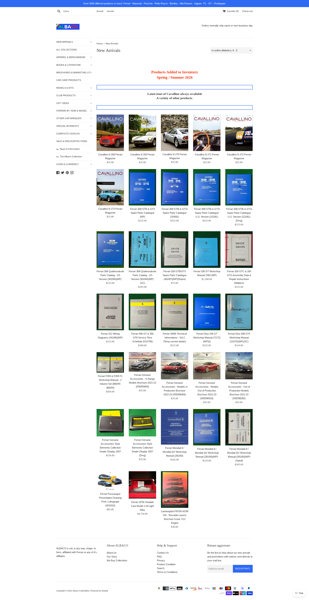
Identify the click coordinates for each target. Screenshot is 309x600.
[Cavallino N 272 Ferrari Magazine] (239, 133)
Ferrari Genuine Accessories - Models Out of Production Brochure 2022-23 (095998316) (206, 390)
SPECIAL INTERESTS (74, 126)
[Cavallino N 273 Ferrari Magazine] (110, 187)
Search (160, 568)
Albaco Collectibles (81, 591)
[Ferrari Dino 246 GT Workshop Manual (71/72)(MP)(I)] (206, 312)
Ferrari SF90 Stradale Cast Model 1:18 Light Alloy (142, 506)
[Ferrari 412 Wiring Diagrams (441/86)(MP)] (110, 312)
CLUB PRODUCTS (74, 95)
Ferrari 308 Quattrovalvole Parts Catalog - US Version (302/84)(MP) (110, 275)
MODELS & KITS (74, 88)
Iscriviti (110, 11)
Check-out (247, 11)
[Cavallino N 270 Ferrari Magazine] (174, 133)
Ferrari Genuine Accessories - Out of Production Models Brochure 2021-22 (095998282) (239, 390)
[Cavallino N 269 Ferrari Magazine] (142, 133)
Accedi (100, 11)
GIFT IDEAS (74, 103)
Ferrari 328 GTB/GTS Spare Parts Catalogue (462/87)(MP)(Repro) (175, 275)
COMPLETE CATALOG (74, 133)
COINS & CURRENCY (74, 164)
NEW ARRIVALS (74, 42)
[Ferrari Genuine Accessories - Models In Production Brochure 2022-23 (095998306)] (174, 365)
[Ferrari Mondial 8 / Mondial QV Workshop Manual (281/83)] (174, 427)
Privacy (161, 560)
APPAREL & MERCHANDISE (74, 57)
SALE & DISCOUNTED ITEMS (71, 141)
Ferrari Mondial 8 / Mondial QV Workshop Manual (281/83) (175, 452)
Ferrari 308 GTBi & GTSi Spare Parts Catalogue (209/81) (175, 213)
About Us (112, 552)
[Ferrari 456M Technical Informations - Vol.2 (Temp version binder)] (174, 312)
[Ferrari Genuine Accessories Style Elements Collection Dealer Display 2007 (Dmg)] (142, 422)
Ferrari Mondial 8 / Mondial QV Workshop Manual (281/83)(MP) (207, 453)
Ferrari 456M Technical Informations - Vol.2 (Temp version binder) (175, 337)
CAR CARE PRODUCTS (68, 80)
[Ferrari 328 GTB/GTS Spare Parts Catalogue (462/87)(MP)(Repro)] (174, 249)
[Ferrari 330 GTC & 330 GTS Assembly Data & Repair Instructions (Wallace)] (239, 249)
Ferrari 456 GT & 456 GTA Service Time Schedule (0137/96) (142, 337)
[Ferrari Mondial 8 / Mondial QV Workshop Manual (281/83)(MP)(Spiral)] (239, 427)
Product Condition (166, 564)
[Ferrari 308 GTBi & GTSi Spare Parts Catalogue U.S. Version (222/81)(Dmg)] (239, 187)
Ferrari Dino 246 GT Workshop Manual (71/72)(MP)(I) (206, 337)
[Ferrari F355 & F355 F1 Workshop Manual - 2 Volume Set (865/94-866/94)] (110, 362)
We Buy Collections (117, 560)
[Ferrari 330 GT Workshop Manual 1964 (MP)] (206, 249)
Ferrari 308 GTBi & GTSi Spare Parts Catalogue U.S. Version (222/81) (207, 213)
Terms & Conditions (167, 572)
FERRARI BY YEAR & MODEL (74, 110)
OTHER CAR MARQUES (74, 118)
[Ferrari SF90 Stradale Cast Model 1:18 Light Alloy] (142, 485)
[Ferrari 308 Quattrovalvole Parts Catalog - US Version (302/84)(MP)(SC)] (142, 249)
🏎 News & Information (68, 149)
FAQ (159, 556)
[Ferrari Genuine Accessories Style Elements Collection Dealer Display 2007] (110, 422)
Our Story (112, 556)
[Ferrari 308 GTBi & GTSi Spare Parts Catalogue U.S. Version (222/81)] (206, 187)
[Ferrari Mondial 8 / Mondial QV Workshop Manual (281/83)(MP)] (206, 427)
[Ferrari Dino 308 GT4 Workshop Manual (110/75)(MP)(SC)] (239, 312)
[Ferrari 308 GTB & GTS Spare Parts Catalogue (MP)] (142, 187)
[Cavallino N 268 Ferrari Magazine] (110, 133)
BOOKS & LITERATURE (74, 65)
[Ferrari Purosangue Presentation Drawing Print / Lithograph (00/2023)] (110, 480)
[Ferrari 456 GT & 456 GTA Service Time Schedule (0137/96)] (142, 312)
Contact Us (163, 552)
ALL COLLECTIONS (66, 49)
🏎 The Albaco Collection (69, 156)
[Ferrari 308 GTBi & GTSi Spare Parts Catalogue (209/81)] (174, 187)
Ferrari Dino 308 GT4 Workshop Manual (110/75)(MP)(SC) (239, 337)
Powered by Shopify (99, 591)
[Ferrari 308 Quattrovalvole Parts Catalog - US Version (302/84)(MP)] (110, 249)
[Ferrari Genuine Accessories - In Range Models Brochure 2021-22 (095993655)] (142, 362)
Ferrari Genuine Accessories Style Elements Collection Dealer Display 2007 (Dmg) (142, 448)
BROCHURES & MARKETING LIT (74, 72)
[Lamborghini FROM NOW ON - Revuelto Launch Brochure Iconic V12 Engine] (174, 489)
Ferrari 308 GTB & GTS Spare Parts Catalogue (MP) (142, 213)
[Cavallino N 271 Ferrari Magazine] (206, 133)
